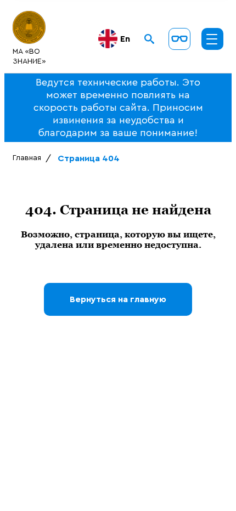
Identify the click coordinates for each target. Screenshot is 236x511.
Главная (27, 158)
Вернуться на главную (118, 299)
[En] (108, 38)
